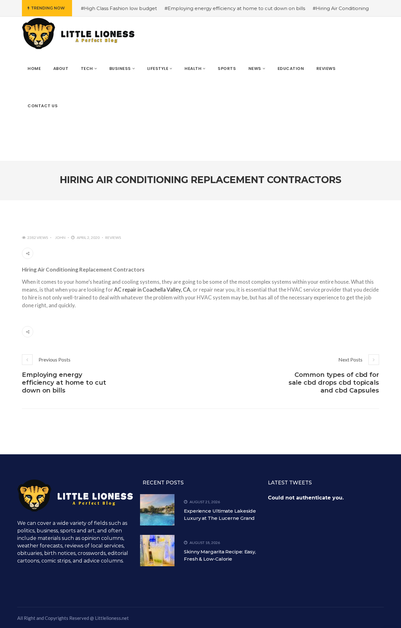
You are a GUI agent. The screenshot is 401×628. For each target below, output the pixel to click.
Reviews (113, 237)
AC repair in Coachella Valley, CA (152, 289)
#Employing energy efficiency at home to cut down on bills (234, 8)
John (60, 237)
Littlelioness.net (112, 618)
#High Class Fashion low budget (119, 8)
